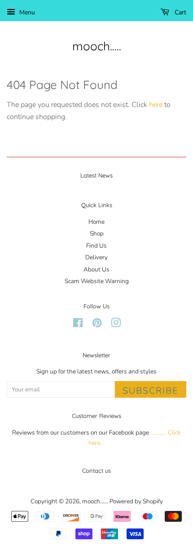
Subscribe (151, 391)
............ (158, 432)
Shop (97, 233)
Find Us (96, 245)
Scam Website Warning (97, 281)
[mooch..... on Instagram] (116, 324)
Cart (179, 12)
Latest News (96, 175)
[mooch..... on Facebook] (78, 324)
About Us (96, 269)
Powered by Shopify (136, 501)
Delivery (96, 257)
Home (96, 222)
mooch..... (96, 46)
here (155, 105)
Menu (26, 12)
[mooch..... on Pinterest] (97, 324)
